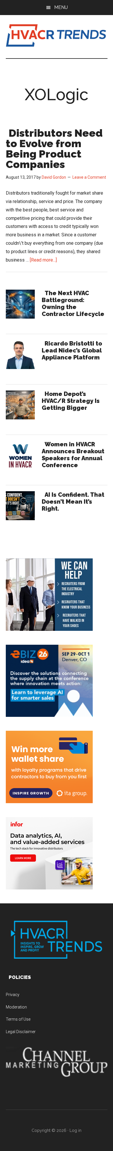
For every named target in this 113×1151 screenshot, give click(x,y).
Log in (75, 1130)
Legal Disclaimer (21, 1031)
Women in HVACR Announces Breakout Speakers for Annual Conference (73, 455)
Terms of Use (18, 1019)
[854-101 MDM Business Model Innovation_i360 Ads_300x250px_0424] (49, 888)
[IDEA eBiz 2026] (49, 715)
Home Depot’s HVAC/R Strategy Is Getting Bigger (71, 400)
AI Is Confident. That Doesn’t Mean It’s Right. (73, 501)
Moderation (16, 1007)
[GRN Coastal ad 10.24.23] (49, 629)
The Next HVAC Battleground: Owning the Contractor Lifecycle (73, 303)
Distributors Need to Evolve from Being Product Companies (54, 148)
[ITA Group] (49, 801)
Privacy (12, 994)
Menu (61, 7)
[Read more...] (43, 260)
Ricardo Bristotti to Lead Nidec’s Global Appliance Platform (72, 350)
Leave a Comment (89, 177)
